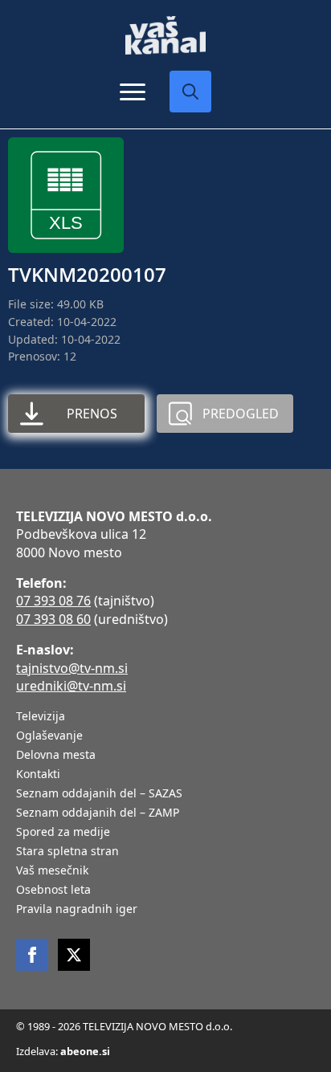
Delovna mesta (56, 755)
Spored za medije (63, 832)
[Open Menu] (132, 91)
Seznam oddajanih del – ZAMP (97, 813)
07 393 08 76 (53, 600)
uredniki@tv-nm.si (71, 686)
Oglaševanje (49, 736)
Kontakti (38, 774)
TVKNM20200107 (87, 274)
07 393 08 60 (53, 619)
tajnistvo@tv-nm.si (72, 668)
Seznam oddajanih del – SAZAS (99, 794)
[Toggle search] (190, 91)
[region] (165, 956)
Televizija (40, 717)
